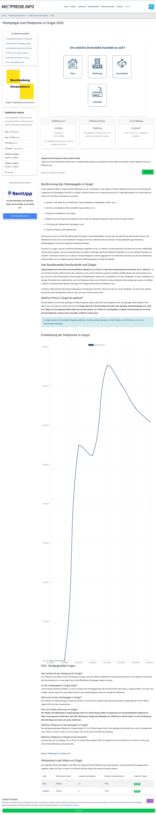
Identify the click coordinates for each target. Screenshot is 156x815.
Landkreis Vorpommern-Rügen (38, 15)
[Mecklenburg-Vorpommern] (20, 84)
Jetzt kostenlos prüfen (20, 216)
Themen (119, 7)
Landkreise (82, 7)
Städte (73, 7)
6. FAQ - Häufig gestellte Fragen (14, 62)
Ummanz (46, 791)
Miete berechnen (107, 7)
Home (66, 7)
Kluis (44, 784)
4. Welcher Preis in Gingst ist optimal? (16, 53)
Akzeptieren (78, 810)
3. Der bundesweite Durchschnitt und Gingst (18, 48)
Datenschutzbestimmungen (71, 805)
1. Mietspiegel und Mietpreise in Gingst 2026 (18, 39)
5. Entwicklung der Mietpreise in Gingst (17, 58)
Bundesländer (93, 7)
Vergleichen (148, 172)
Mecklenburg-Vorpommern (17, 15)
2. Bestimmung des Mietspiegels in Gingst (18, 43)
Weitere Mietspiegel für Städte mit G (56, 754)
